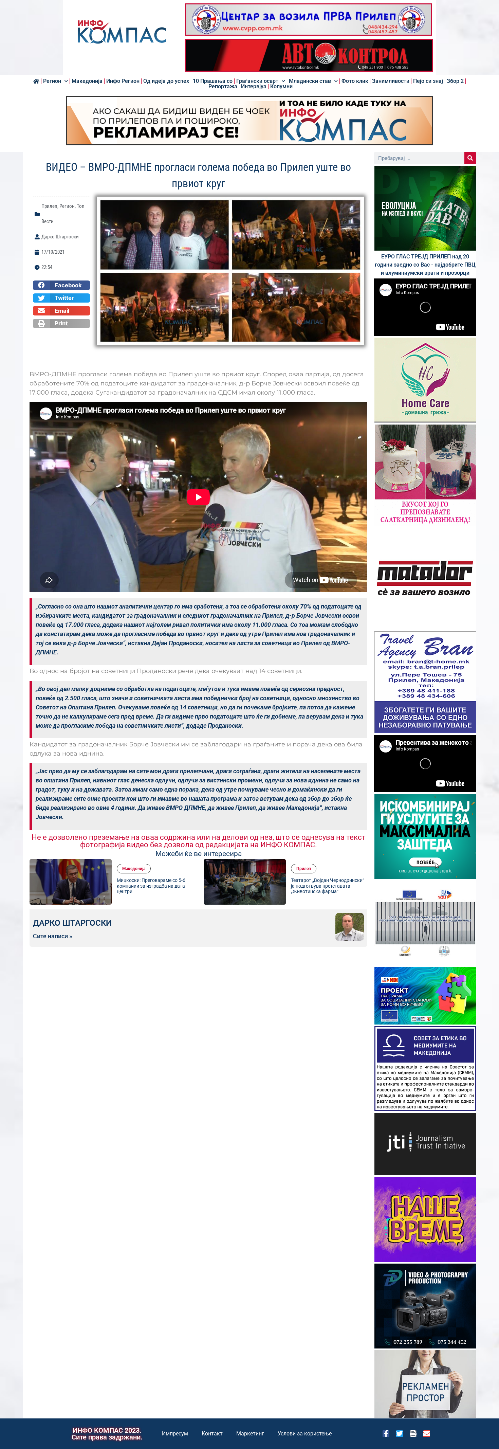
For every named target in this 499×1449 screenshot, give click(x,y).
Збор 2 (455, 81)
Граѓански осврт (257, 81)
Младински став (310, 81)
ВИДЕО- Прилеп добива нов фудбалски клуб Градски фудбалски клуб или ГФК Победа (351, 885)
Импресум (175, 1433)
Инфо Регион (123, 81)
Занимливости (390, 81)
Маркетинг (250, 1433)
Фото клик (354, 81)
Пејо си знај (428, 81)
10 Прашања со (213, 81)
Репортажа (222, 86)
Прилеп (49, 206)
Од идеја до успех (166, 81)
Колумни (281, 86)
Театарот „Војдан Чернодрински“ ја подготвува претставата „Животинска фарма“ (177, 885)
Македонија (87, 81)
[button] (61, 285)
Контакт (212, 1433)
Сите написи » (52, 936)
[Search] (470, 158)
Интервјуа (253, 86)
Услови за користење (305, 1433)
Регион (52, 81)
